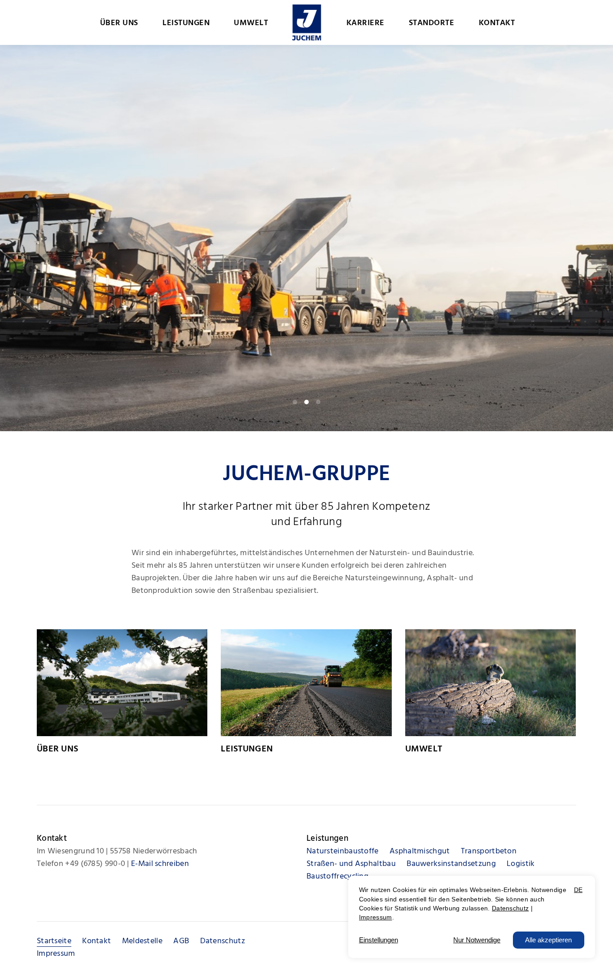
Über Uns (57, 749)
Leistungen (247, 749)
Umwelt (423, 749)
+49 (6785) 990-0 (95, 863)
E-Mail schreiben (160, 863)
